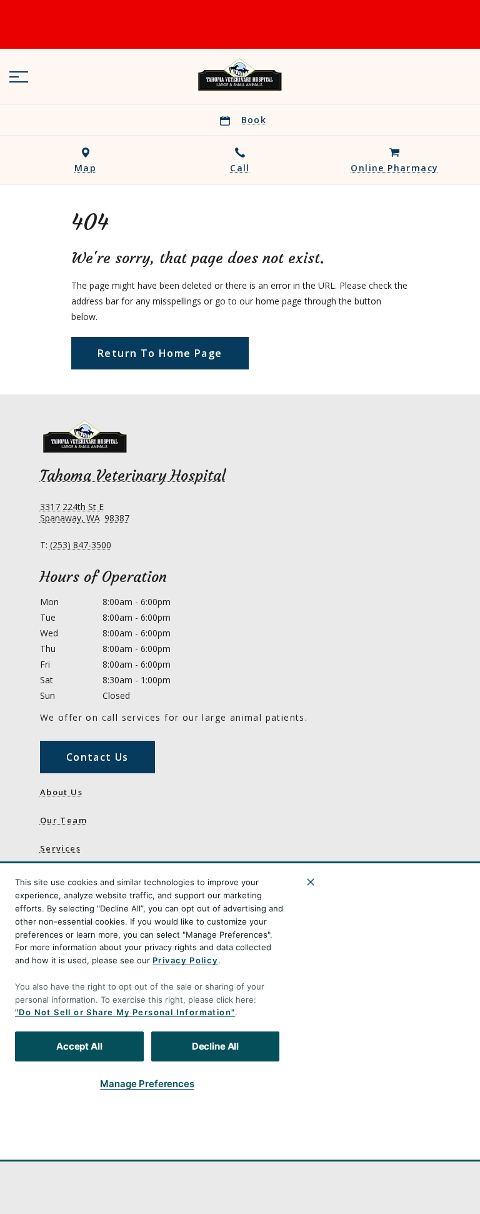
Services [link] (60, 848)
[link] (240, 74)
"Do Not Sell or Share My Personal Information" (125, 1012)
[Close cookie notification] (310, 882)
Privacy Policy (185, 960)
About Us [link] (61, 792)
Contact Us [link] (97, 757)
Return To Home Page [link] (160, 353)
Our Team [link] (63, 820)
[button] (18, 77)
